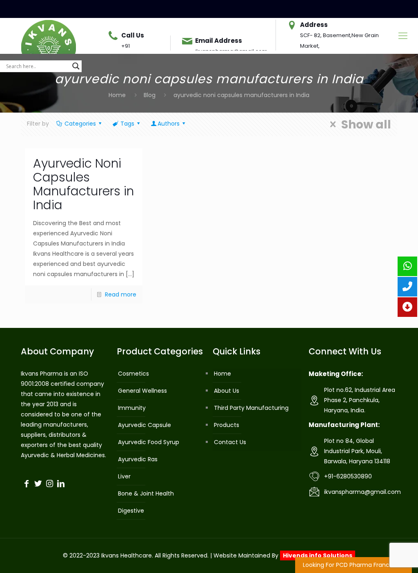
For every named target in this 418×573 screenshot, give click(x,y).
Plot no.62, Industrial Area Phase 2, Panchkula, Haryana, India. (359, 400)
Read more (120, 294)
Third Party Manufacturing (251, 408)
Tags (127, 123)
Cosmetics (133, 373)
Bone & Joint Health (146, 493)
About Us (226, 391)
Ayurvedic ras (138, 459)
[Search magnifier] (76, 66)
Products (226, 425)
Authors (169, 123)
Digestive (131, 511)
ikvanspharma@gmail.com (362, 492)
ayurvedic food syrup (148, 442)
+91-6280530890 (348, 476)
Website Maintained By (282, 555)
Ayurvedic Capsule (144, 425)
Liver (124, 476)
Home (117, 95)
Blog (150, 95)
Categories (80, 123)
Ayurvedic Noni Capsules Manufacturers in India (83, 184)
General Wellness (142, 391)
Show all (366, 124)
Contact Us (230, 442)
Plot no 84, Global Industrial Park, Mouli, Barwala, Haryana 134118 (357, 451)
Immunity (132, 408)
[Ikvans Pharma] (48, 36)
